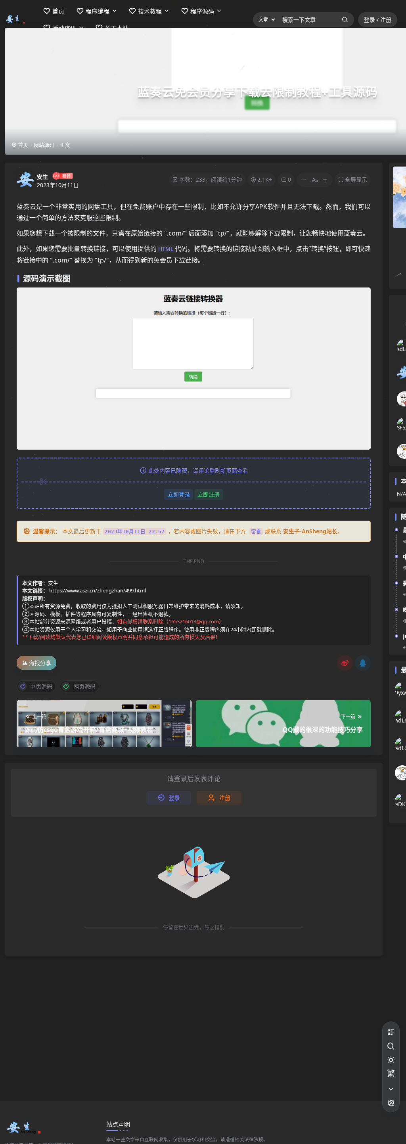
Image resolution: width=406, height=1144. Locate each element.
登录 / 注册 (377, 19)
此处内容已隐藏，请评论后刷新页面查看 (198, 470)
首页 (22, 144)
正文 (65, 144)
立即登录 (179, 494)
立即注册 (208, 494)
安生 (42, 176)
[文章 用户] (264, 19)
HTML (165, 249)
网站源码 (44, 144)
